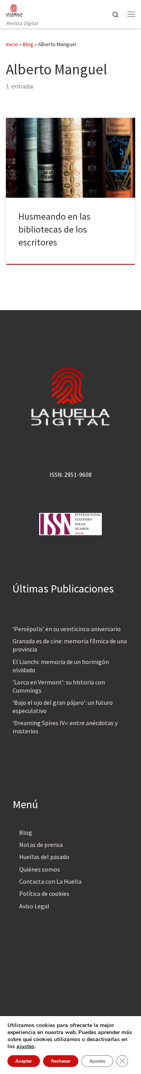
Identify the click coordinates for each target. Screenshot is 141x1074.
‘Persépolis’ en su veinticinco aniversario (67, 629)
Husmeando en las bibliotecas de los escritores (54, 229)
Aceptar (23, 1061)
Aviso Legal (34, 906)
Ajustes (97, 1061)
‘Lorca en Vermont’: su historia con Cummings (59, 686)
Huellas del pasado (44, 857)
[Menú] (131, 14)
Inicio (12, 44)
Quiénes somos (39, 869)
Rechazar (60, 1061)
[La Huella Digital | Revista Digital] (14, 9)
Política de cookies (44, 893)
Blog (28, 44)
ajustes (25, 1046)
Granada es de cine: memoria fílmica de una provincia (70, 645)
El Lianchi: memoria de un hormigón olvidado (61, 666)
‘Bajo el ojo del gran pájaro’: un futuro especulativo (63, 707)
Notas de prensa (41, 844)
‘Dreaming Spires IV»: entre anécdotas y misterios (65, 727)
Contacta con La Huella (50, 881)
